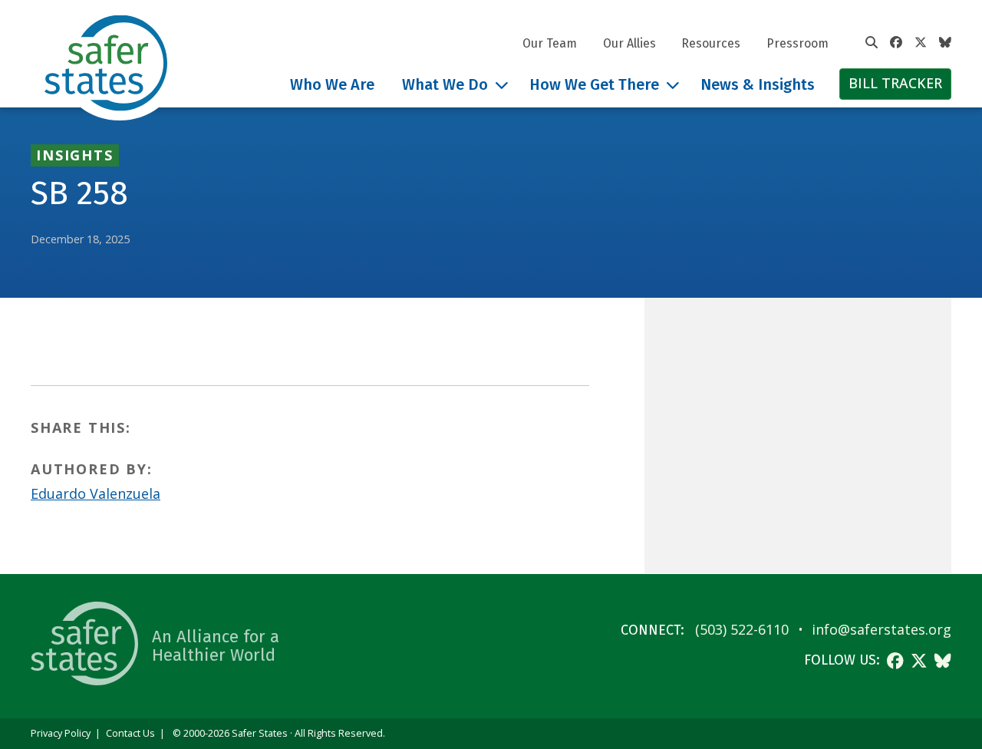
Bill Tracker (895, 83)
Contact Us (130, 733)
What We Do (445, 84)
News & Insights (757, 84)
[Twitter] (920, 43)
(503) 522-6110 (742, 629)
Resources (710, 43)
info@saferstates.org (881, 629)
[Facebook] (896, 43)
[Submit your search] (871, 43)
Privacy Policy (61, 733)
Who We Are (332, 84)
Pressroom (797, 43)
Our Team (549, 43)
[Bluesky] (945, 43)
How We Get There (594, 84)
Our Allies (629, 43)
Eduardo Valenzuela (95, 493)
